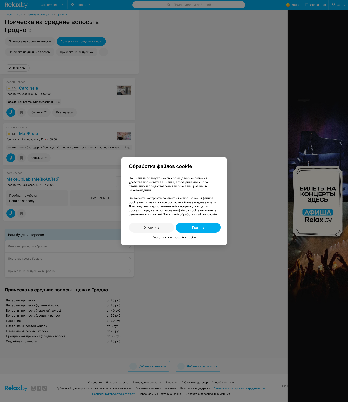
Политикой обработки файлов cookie (190, 214)
